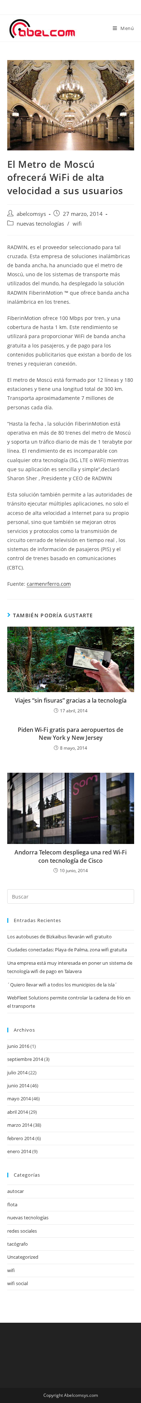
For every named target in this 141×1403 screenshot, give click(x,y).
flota (12, 1204)
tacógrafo (17, 1244)
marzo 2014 (19, 1125)
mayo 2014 (19, 1098)
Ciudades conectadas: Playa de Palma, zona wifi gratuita (67, 949)
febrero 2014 (20, 1138)
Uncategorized (22, 1257)
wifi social (17, 1283)
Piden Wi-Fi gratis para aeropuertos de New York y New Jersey (70, 734)
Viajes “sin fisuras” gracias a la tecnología (71, 700)
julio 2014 (17, 1072)
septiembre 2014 (25, 1059)
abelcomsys (31, 213)
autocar (15, 1191)
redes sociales (22, 1231)
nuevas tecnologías (40, 223)
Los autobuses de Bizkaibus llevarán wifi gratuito (59, 936)
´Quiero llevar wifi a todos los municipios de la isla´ (62, 984)
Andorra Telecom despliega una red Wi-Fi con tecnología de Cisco (70, 856)
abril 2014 (17, 1112)
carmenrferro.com (49, 583)
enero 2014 (19, 1151)
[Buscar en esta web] (70, 896)
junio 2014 (18, 1085)
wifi (77, 223)
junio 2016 (18, 1046)
